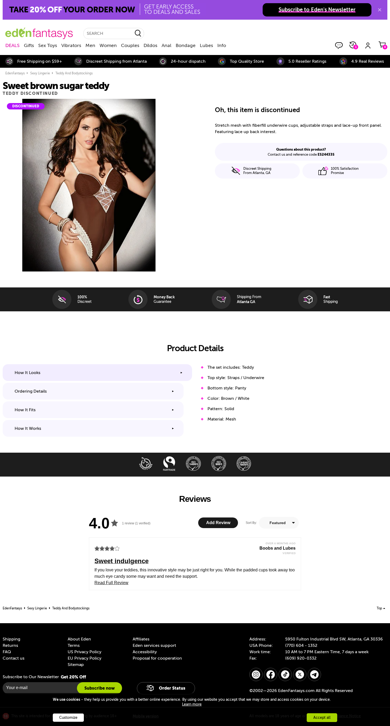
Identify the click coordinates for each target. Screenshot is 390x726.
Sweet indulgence (121, 560)
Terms (74, 645)
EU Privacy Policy (84, 658)
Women (108, 45)
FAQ (7, 651)
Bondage (186, 45)
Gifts (29, 45)
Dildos (150, 45)
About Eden (79, 639)
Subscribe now (99, 688)
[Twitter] (299, 674)
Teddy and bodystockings (74, 73)
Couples (130, 45)
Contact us (13, 658)
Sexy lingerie (40, 73)
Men (90, 45)
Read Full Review (111, 582)
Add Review (218, 522)
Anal (166, 45)
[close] (379, 9)
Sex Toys (47, 45)
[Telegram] (314, 674)
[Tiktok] (285, 674)
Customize (68, 718)
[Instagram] (256, 674)
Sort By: (251, 523)
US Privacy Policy (84, 651)
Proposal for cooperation (157, 658)
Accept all (322, 718)
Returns (10, 645)
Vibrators (71, 45)
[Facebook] (270, 674)
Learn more (192, 704)
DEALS (12, 45)
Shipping (11, 639)
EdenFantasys (15, 73)
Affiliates (141, 639)
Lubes (206, 45)
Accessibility (145, 651)
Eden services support (154, 645)
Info (221, 45)
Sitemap (76, 664)
